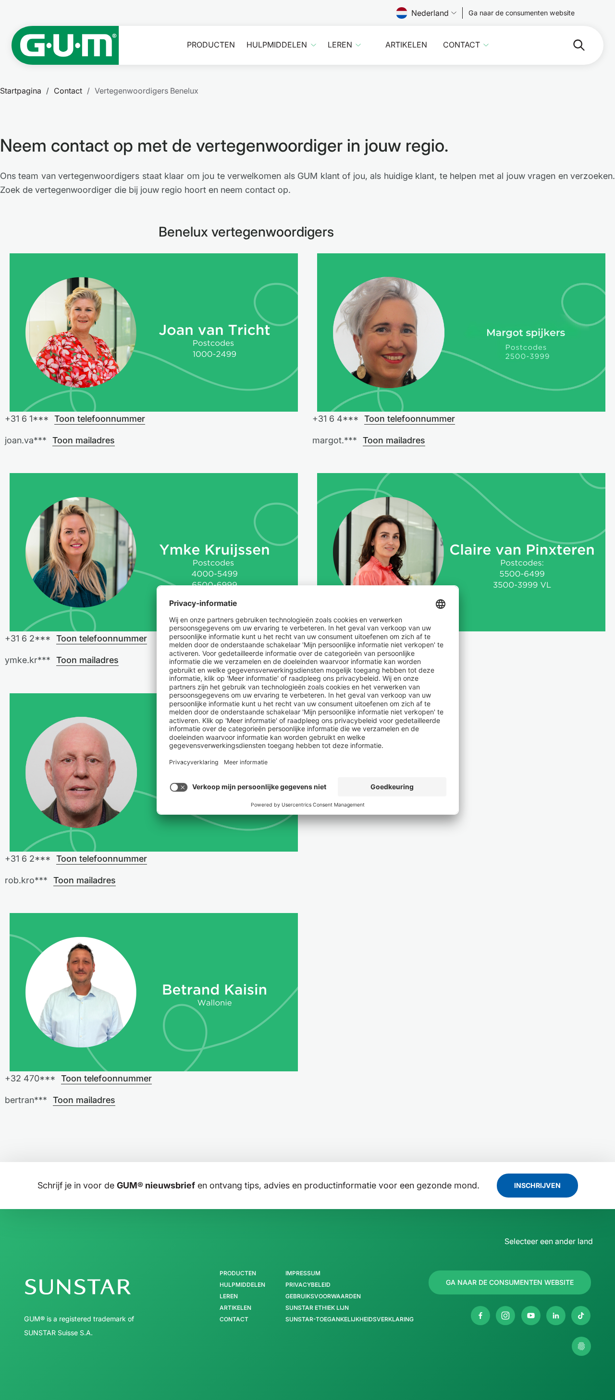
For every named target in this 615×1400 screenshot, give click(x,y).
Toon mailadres (83, 440)
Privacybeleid (308, 1285)
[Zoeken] (571, 45)
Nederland (430, 13)
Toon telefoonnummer (99, 419)
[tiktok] (580, 1315)
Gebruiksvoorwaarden (323, 1296)
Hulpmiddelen (276, 44)
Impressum (302, 1273)
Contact (461, 44)
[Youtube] (531, 1315)
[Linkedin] (556, 1315)
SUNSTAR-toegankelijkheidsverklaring (349, 1319)
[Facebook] (480, 1315)
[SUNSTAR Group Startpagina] (106, 1286)
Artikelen (406, 44)
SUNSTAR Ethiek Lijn (317, 1308)
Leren (340, 44)
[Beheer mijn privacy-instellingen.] (581, 1346)
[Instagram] (505, 1315)
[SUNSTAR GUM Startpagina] (65, 45)
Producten (211, 44)
